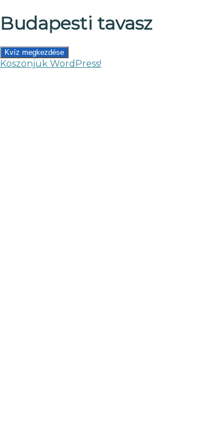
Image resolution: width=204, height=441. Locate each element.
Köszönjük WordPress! (50, 63)
